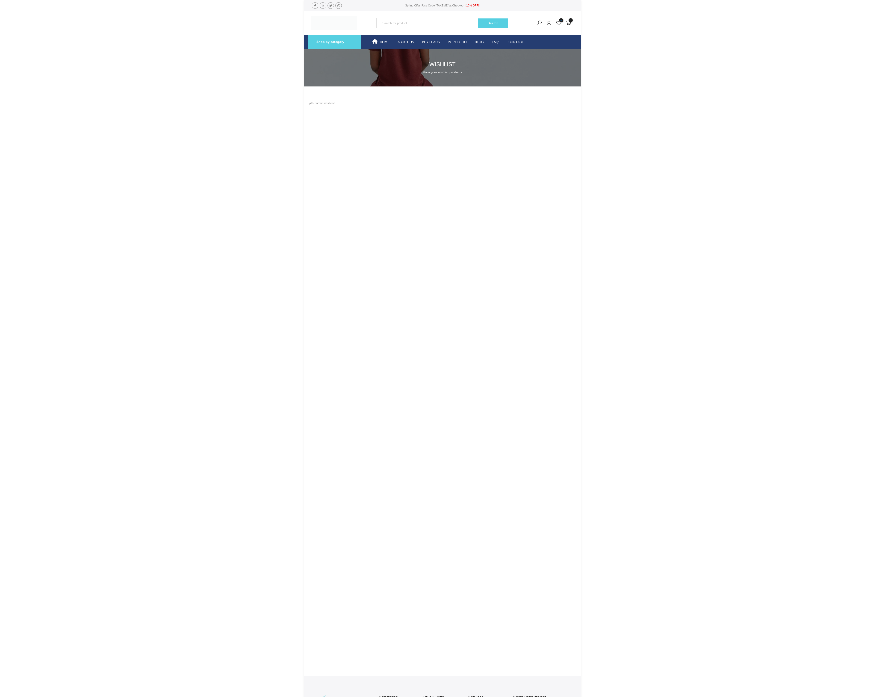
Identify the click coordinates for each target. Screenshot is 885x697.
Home (384, 42)
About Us (406, 42)
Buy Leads (431, 42)
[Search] (539, 23)
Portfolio (457, 42)
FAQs (496, 42)
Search (493, 23)
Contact (516, 42)
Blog (479, 42)
